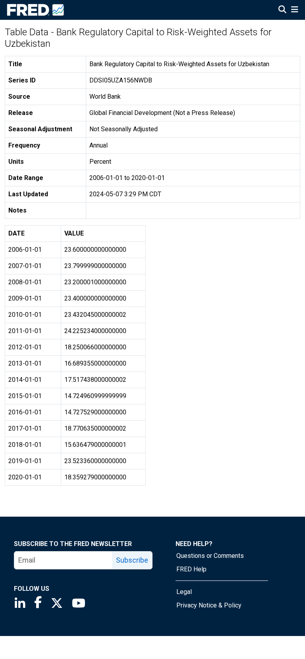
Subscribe (132, 560)
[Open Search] (282, 10)
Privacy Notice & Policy (208, 605)
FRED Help (191, 569)
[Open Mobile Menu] (294, 10)
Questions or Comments (210, 555)
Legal (184, 592)
